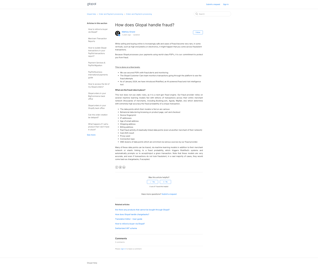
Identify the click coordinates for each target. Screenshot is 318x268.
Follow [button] (198, 32)
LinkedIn (123, 167)
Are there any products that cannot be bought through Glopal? (142, 209)
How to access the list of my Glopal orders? (98, 85)
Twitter (120, 167)
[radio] (152, 182)
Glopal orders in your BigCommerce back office (97, 96)
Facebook (116, 167)
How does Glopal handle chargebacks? (132, 214)
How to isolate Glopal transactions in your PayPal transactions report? (97, 52)
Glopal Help (91, 14)
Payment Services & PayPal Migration (96, 64)
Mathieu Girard (128, 32)
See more (91, 135)
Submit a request (213, 4)
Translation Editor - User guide (128, 219)
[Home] (91, 5)
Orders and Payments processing (139, 14)
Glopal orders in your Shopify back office (97, 106)
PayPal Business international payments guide (98, 75)
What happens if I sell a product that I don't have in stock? (98, 127)
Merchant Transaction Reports (97, 40)
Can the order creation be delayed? (98, 116)
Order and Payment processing (111, 14)
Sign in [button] (226, 4)
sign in (123, 249)
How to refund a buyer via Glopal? (98, 30)
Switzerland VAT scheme (126, 228)
